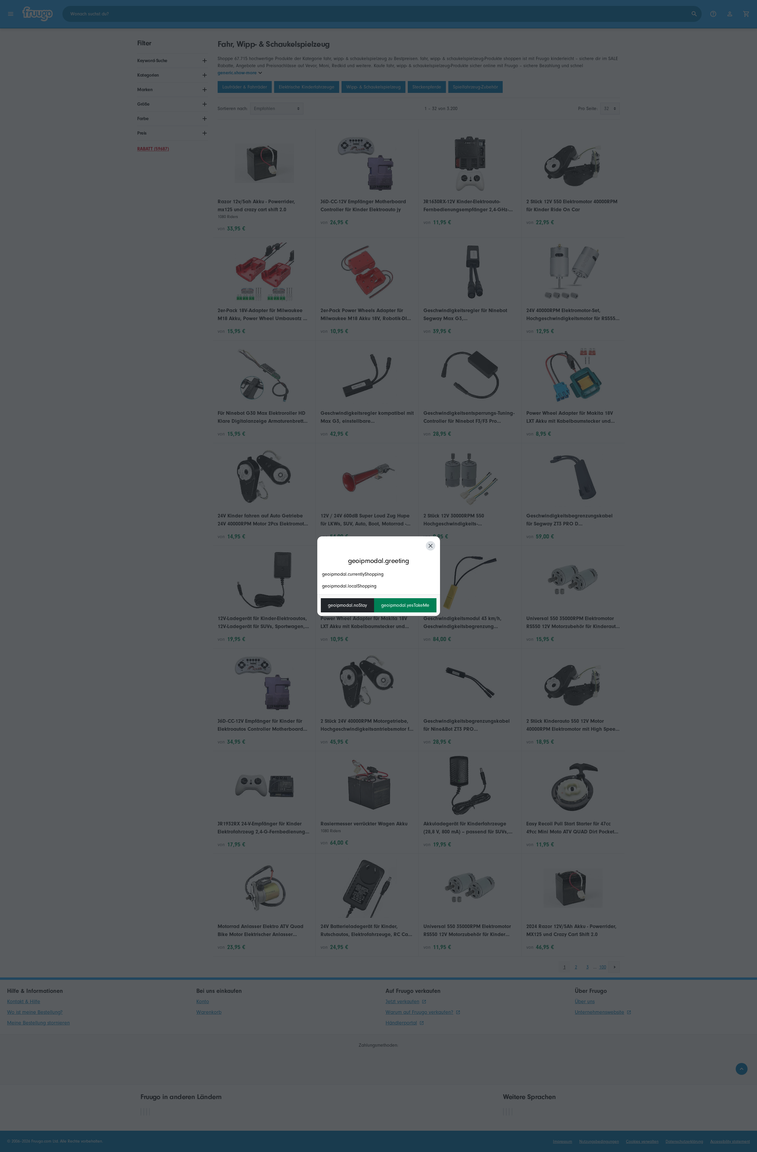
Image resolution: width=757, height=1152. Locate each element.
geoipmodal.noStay (347, 605)
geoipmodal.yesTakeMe (405, 605)
